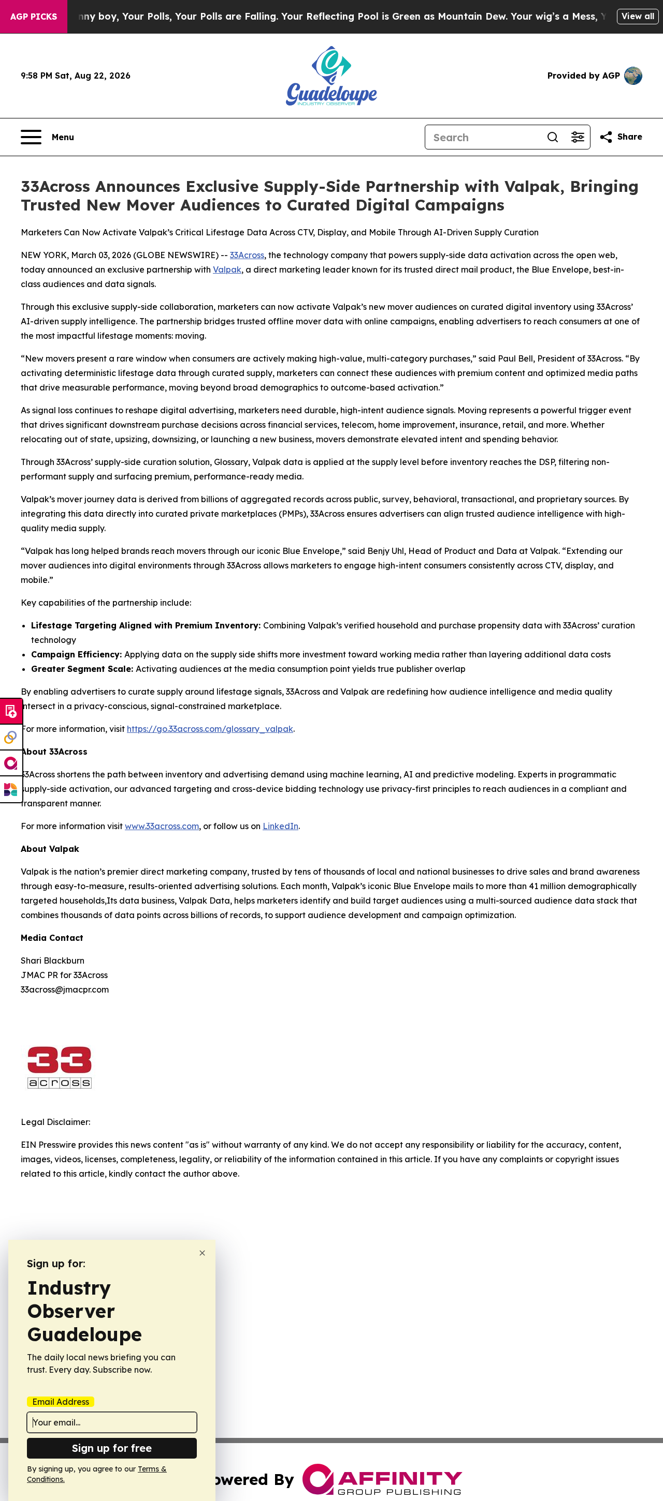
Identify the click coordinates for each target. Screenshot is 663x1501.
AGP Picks (33, 16)
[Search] (552, 137)
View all (638, 16)
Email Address (60, 1402)
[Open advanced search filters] (577, 137)
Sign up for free (112, 1448)
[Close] (202, 1253)
